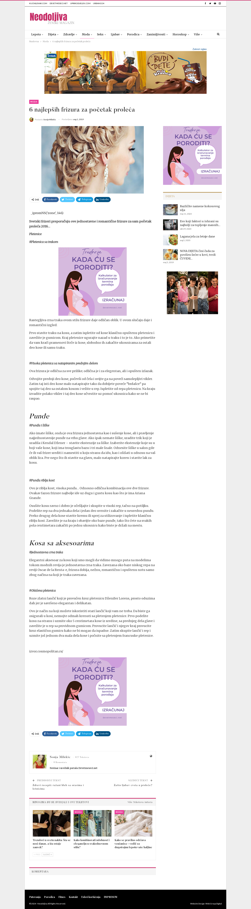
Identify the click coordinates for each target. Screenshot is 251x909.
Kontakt (73, 897)
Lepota (36, 34)
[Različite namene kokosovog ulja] (170, 209)
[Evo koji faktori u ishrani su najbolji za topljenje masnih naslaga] (170, 224)
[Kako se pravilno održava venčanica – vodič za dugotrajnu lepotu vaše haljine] (133, 823)
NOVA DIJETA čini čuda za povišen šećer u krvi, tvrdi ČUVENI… (198, 254)
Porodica (133, 34)
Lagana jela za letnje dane (197, 236)
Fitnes (61, 897)
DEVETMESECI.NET (59, 3)
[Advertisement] (159, 17)
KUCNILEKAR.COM (38, 3)
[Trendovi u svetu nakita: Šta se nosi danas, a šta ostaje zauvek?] (52, 823)
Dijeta (52, 34)
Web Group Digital (213, 903)
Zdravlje (69, 34)
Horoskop (180, 34)
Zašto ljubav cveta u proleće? (133, 785)
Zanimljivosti (156, 34)
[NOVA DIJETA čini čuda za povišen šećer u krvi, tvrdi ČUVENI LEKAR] (170, 254)
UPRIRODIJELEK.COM (80, 3)
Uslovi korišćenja (90, 897)
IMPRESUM (110, 897)
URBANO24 (98, 3)
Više (197, 34)
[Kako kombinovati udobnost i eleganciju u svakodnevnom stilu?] (92, 823)
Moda (86, 34)
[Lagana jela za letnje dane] (170, 240)
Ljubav (115, 34)
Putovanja (35, 897)
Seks (100, 34)
